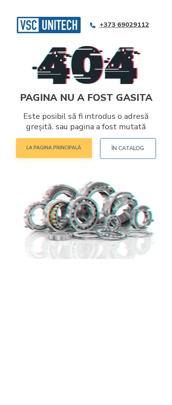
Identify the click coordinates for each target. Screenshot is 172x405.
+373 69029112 (124, 25)
